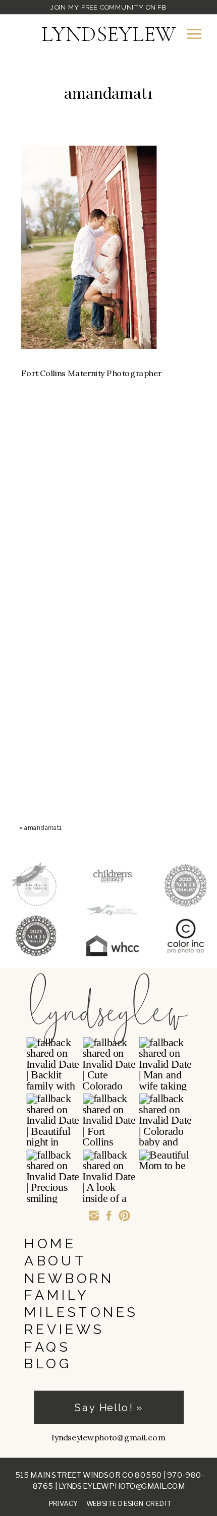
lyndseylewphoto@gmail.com (122, 1486)
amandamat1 (43, 827)
